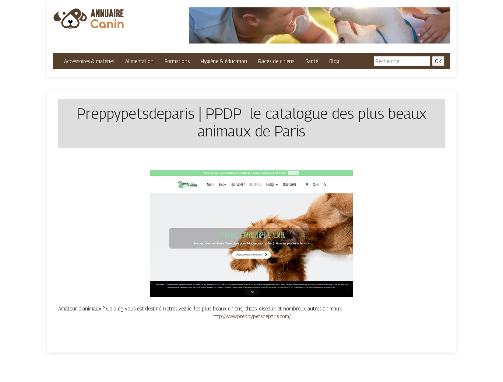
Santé (311, 61)
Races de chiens (276, 61)
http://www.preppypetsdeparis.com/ (251, 316)
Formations (177, 61)
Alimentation (139, 61)
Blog (334, 61)
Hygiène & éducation (224, 61)
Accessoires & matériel (89, 61)
